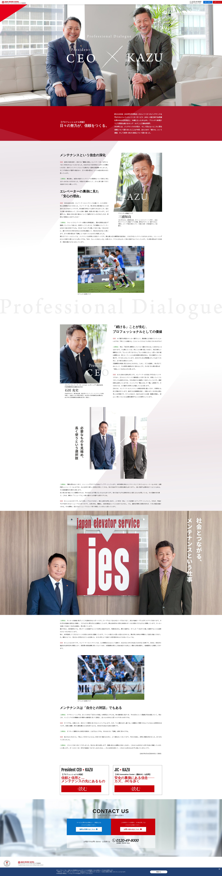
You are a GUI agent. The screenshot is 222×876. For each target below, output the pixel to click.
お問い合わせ (217, 2)
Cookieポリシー (84, 871)
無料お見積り (208, 2)
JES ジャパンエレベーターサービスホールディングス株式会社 (14, 2)
